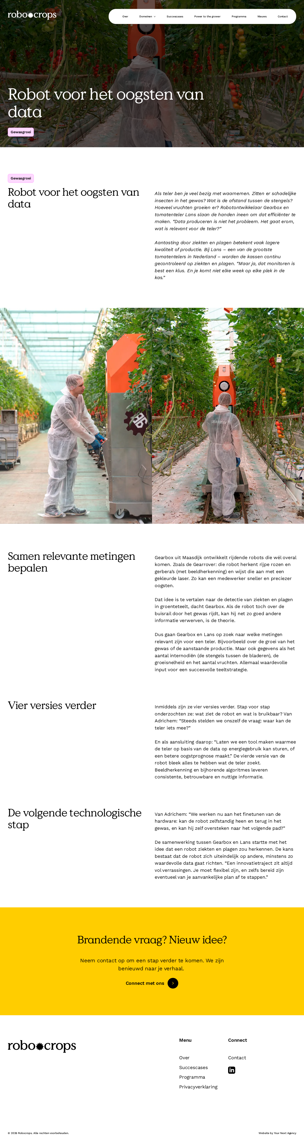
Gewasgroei (21, 132)
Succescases (175, 16)
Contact (283, 16)
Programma (239, 16)
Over (125, 16)
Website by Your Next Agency (277, 1133)
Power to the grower (207, 16)
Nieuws (262, 16)
